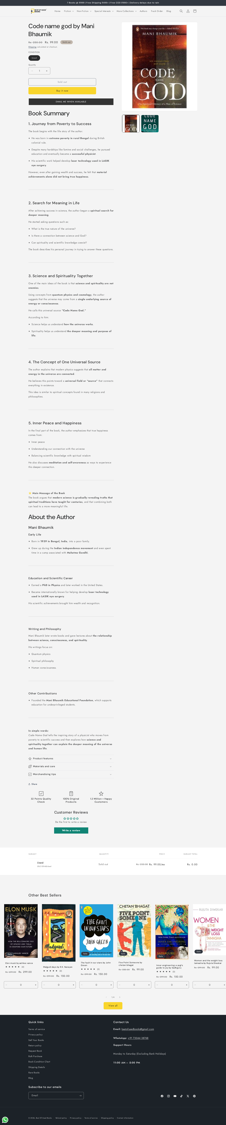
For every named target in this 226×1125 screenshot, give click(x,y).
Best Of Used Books (44, 1118)
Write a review (71, 830)
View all (113, 1005)
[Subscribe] (80, 1095)
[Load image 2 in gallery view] (150, 123)
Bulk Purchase (35, 1056)
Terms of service (36, 1029)
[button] (68, 11)
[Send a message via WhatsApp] (5, 1119)
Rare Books (34, 1072)
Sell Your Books (36, 1040)
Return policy (35, 1045)
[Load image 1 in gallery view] (131, 123)
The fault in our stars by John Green (96, 963)
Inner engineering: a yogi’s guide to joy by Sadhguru (169, 966)
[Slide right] (119, 997)
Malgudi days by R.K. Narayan (58, 967)
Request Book (35, 1050)
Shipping (32, 47)
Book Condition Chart (39, 1061)
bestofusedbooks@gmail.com (138, 1029)
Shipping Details (36, 1067)
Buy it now (62, 90)
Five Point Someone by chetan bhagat (130, 963)
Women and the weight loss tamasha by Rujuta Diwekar (208, 961)
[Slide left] (106, 997)
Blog (30, 1077)
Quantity (32, 64)
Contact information (125, 1118)
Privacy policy (35, 1034)
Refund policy (61, 1118)
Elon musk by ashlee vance (19, 963)
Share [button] (34, 784)
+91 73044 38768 (138, 1038)
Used (36, 58)
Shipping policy (107, 1118)
